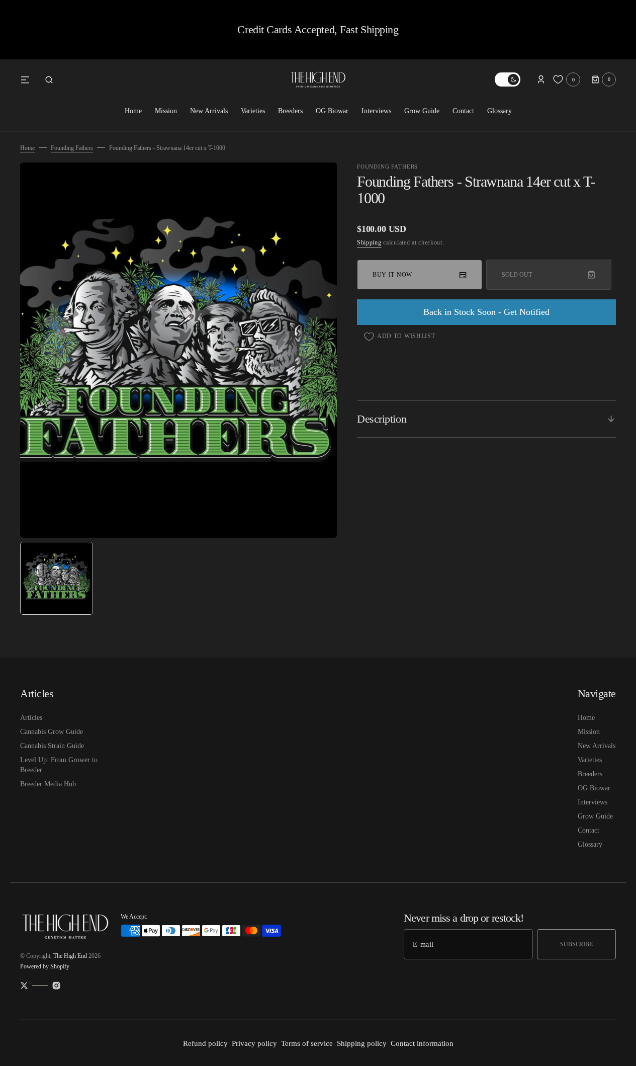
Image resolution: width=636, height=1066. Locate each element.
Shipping (369, 242)
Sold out (516, 274)
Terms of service (307, 1043)
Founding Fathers (72, 147)
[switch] (507, 79)
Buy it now (392, 274)
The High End (70, 955)
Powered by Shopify (44, 966)
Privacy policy (254, 1043)
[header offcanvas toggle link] (29, 79)
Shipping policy (362, 1043)
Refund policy (205, 1043)
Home (27, 147)
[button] (49, 79)
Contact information (422, 1043)
